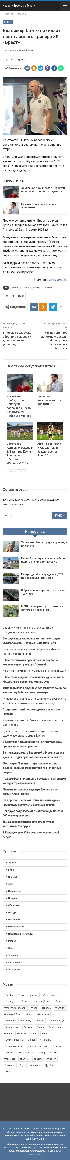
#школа (8, 1071)
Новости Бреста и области (19, 5)
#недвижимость (13, 1046)
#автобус (33, 995)
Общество (14, 905)
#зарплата (9, 1020)
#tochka (8, 995)
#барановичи (50, 995)
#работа (38, 1059)
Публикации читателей (20, 934)
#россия (51, 1059)
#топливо (35, 1065)
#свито (25, 288)
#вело (34, 1008)
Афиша (12, 862)
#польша (54, 1052)
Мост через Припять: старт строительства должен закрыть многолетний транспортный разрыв (32, 768)
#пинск (8, 1052)
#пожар (41, 1052)
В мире (12, 870)
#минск (8, 1033)
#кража (28, 1027)
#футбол (48, 1065)
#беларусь (9, 1001)
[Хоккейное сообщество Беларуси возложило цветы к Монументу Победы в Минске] (11, 192)
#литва (40, 1027)
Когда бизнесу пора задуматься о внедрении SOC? (34, 670)
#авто (20, 995)
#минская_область (27, 1033)
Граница (12, 877)
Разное (12, 941)
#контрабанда (56, 1020)
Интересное (14, 891)
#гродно (59, 1008)
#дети (29, 1014)
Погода (12, 912)
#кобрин (39, 1020)
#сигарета (9, 1065)
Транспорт (14, 955)
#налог (31, 1039)
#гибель (46, 1008)
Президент (14, 919)
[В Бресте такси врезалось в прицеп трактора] (11, 595)
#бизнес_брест (41, 1001)
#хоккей (48, 288)
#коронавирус (11, 1027)
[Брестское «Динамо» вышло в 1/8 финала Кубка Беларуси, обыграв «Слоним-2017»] (20, 431)
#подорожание (25, 1052)
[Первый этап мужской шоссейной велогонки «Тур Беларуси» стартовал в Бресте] (11, 563)
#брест (15, 288)
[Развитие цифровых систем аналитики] (11, 208)
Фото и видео (15, 962)
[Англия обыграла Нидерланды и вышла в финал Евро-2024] (50, 431)
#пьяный (24, 1059)
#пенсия (56, 1046)
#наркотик (45, 1039)
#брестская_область (15, 1008)
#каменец (25, 1020)
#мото (45, 1033)
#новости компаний (37, 1046)
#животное (43, 1014)
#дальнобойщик (13, 1014)
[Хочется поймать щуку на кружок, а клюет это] (11, 547)
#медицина (55, 1027)
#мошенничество (13, 1039)
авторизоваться (13, 504)
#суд (22, 1065)
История (12, 898)
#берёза (24, 1001)
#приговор (9, 1059)
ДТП (10, 884)
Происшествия (16, 926)
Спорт (7, 22)
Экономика (14, 969)
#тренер (36, 288)
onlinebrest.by (58, 279)
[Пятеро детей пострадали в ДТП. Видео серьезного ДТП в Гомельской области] (11, 579)
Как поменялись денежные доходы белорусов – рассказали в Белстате (54, 340)
